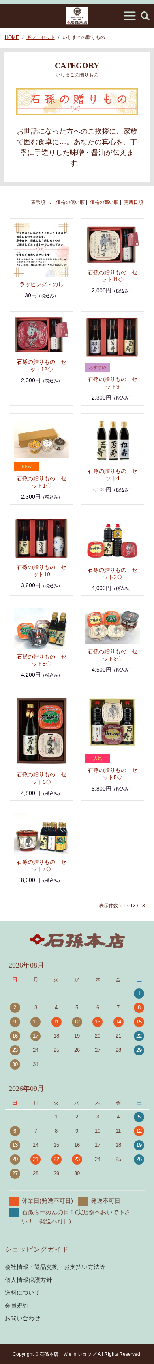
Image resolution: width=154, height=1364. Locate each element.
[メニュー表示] (130, 16)
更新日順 (133, 202)
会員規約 (16, 1305)
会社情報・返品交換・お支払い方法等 (55, 1267)
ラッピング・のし (41, 284)
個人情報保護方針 (28, 1280)
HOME (12, 37)
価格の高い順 (104, 202)
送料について (22, 1292)
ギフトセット (40, 37)
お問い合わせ (22, 1318)
